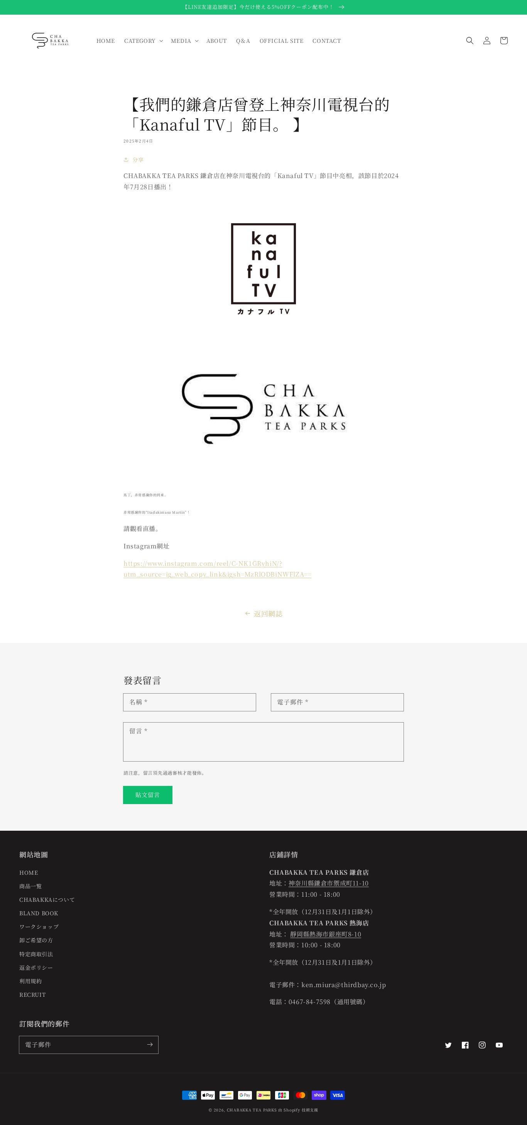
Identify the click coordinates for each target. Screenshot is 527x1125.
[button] (469, 40)
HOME (28, 872)
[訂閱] (149, 1044)
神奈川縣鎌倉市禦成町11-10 (329, 883)
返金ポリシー (36, 967)
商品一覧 (30, 886)
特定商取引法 (36, 954)
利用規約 (30, 981)
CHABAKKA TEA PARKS (252, 1110)
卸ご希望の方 (36, 940)
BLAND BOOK (38, 913)
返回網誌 (268, 613)
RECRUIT (32, 994)
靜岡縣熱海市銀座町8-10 (325, 934)
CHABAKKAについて (47, 899)
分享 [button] (138, 159)
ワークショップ (39, 926)
